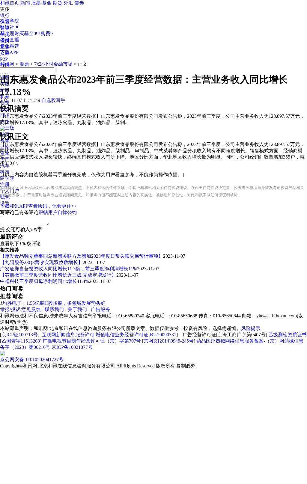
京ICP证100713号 (19, 334)
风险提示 (250, 328)
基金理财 (9, 33)
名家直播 (9, 39)
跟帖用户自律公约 (57, 212)
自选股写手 (53, 100)
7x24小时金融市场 (53, 64)
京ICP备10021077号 (72, 347)
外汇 (68, 2)
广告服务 (100, 309)
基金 (47, 2)
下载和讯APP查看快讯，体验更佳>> (38, 206)
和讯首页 (9, 2)
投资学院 (9, 20)
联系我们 (54, 309)
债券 (79, 2)
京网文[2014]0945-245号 (169, 340)
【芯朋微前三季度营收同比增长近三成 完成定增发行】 (58, 275)
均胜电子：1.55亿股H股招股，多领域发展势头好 (54, 303)
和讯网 (7, 64)
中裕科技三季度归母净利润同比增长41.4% (44, 281)
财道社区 (9, 27)
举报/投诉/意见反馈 (20, 309)
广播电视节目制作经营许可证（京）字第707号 (92, 340)
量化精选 (9, 46)
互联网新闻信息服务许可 (68, 334)
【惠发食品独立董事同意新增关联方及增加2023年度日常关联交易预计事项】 (81, 256)
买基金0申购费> (36, 33)
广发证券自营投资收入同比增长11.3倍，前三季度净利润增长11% (68, 268)
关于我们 (77, 309)
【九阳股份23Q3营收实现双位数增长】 (41, 262)
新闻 (25, 2)
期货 (57, 2)
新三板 (7, 127)
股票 (36, 2)
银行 (5, 15)
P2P (4, 59)
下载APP (9, 52)
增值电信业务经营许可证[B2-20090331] (137, 334)
